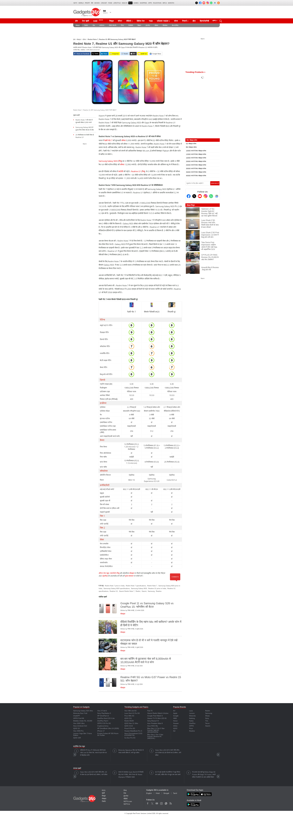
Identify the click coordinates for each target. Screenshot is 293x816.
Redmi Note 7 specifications (136, 586)
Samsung (151, 591)
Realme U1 (136, 171)
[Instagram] (205, 196)
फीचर (120, 21)
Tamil (175, 793)
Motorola (192, 716)
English (149, 793)
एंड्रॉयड (105, 576)
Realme (158, 591)
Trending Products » (195, 72)
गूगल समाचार (129, 576)
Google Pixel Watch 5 (155, 716)
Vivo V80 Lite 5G (130, 711)
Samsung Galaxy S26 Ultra (83, 711)
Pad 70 (149, 711)
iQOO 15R (77, 738)
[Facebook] (189, 196)
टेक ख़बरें (85, 21)
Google (175, 716)
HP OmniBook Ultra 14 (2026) (108, 728)
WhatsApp (166, 803)
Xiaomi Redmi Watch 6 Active (157, 713)
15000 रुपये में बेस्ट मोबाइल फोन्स (196, 158)
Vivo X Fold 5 (102, 711)
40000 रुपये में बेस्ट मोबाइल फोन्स (196, 176)
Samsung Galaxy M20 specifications (116, 588)
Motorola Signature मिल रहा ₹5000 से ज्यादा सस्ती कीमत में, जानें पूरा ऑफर (131, 751)
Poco (191, 728)
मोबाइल (78, 25)
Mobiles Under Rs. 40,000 (82, 721)
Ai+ (174, 711)
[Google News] (217, 196)
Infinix (175, 726)
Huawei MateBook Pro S (133, 731)
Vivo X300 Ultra (78, 723)
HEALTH (124, 3)
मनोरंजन (101, 25)
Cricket (104, 3)
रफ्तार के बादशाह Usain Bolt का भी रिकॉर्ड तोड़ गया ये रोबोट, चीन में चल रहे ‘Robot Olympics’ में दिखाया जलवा (130, 774)
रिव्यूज (111, 21)
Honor (175, 721)
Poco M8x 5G (129, 716)
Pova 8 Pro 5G (129, 728)
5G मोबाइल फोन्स (191, 144)
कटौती (120, 171)
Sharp (207, 716)
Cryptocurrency (102, 726)
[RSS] (218, 3)
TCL (206, 721)
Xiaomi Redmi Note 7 (126, 591)
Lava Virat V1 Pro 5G (132, 713)
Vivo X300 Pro (78, 731)
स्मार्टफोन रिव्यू (114, 573)
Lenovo (192, 713)
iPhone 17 (101, 731)
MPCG (165, 3)
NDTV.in (127, 804)
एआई (98, 20)
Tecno (207, 723)
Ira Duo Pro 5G (129, 738)
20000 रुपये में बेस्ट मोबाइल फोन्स (196, 161)
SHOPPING (143, 3)
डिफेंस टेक (141, 21)
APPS (150, 3)
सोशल (156, 25)
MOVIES (97, 3)
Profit (87, 3)
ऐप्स (94, 25)
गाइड (151, 21)
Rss (170, 803)
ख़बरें (103, 793)
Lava (191, 711)
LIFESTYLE (117, 3)
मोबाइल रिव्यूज (191, 205)
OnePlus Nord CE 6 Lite (106, 718)
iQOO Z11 (128, 718)
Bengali (166, 793)
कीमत (124, 140)
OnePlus (192, 723)
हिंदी (92, 3)
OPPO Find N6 (78, 718)
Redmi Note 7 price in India (115, 586)
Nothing (192, 718)
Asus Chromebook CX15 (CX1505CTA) (133, 734)
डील (194, 21)
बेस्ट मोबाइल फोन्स (191, 147)
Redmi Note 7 (152, 586)
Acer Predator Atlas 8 (155, 723)
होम (76, 21)
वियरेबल (165, 25)
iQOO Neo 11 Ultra (131, 723)
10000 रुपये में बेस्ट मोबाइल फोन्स (196, 151)
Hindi (158, 793)
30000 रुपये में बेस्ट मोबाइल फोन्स (196, 168)
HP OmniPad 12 (103, 716)
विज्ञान (139, 25)
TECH (130, 3)
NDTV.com (128, 801)
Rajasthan (157, 3)
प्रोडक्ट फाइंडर (162, 21)
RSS (103, 790)
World (81, 3)
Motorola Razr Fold (80, 713)
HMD (175, 718)
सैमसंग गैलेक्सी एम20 (151, 311)
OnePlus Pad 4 (102, 721)
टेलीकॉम (130, 25)
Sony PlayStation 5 (104, 713)
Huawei (176, 723)
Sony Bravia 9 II (153, 721)
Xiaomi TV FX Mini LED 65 (157, 718)
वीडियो (128, 21)
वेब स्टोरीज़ (175, 25)
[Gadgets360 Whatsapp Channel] (211, 196)
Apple (175, 713)
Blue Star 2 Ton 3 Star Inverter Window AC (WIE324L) (155, 736)
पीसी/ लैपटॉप (112, 25)
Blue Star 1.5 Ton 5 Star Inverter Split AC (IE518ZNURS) (156, 730)
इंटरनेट (148, 25)
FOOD (110, 3)
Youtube (156, 803)
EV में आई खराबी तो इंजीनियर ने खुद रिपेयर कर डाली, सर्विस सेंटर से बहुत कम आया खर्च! (168, 773)
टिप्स (122, 25)
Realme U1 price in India (157, 588)
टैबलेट (86, 25)
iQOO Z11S (128, 726)
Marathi (171, 3)
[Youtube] (200, 196)
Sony (207, 718)
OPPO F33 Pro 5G (104, 723)
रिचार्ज (184, 21)
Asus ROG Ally (152, 726)
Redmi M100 (129, 721)
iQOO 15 (76, 728)
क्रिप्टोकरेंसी (204, 21)
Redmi (138, 591)
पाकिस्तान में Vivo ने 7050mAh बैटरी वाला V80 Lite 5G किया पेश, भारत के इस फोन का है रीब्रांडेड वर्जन (93, 752)
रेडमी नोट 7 (108, 140)
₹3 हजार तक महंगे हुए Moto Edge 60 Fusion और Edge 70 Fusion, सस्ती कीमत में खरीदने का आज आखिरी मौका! (204, 774)
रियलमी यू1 (172, 311)
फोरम (176, 21)
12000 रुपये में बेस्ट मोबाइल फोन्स (196, 154)
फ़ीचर (84, 39)
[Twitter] (194, 196)
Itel (174, 731)
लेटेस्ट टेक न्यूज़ (104, 573)
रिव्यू (120, 161)
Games (136, 3)
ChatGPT (76, 716)
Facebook (147, 803)
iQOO (175, 728)
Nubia (191, 721)
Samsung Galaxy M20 (108, 161)
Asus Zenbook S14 (80, 726)
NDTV (75, 3)
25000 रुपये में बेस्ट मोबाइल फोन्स (196, 165)
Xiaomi (144, 591)
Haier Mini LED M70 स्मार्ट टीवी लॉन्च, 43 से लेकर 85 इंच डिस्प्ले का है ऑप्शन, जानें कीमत (168, 752)
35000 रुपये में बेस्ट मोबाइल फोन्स (196, 172)
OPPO (191, 726)
